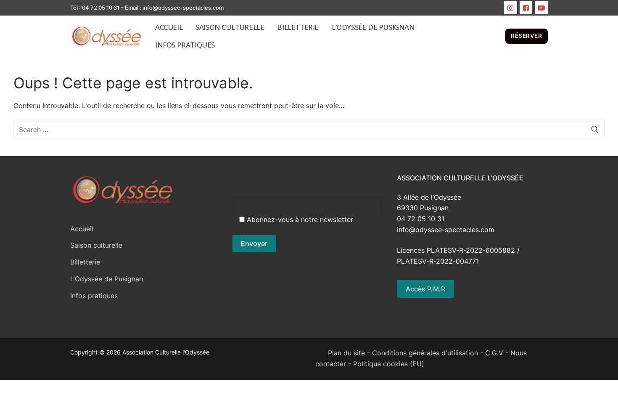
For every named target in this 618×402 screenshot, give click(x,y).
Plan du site (340, 353)
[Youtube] (541, 7)
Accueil (81, 229)
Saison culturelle (96, 245)
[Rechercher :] (309, 129)
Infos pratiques (94, 295)
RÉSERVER (526, 35)
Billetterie (85, 262)
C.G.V (494, 353)
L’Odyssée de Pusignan (106, 279)
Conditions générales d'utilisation (425, 353)
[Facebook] (526, 7)
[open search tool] (495, 36)
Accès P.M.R (425, 289)
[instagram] (510, 7)
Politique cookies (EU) (388, 364)
